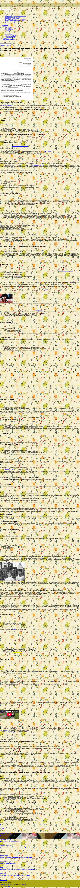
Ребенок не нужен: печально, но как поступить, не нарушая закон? (15, 835)
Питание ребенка (8, 27)
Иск (3, 271)
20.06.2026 (2, 877)
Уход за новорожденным (10, 37)
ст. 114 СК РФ (11, 167)
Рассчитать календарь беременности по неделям (15, 16)
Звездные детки (5, 38)
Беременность (5, 25)
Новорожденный (6, 31)
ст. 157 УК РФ (17, 161)
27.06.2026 (2, 871)
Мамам (4, 26)
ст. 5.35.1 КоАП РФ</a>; (46, 151)
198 (11, 732)
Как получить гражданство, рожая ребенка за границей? (13, 847)
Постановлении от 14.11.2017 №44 (39, 165)
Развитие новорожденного (10, 36)
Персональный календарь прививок (12, 17)
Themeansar (24, 884)
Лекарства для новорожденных (11, 35)
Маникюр (7, 30)
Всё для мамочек (4, 3)
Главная (4, 23)
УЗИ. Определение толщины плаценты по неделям (16, 21)
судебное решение (17, 276)
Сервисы (4, 12)
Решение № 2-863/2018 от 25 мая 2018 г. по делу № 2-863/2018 (17, 489)
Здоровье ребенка (8, 34)
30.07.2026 (2, 865)
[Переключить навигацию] (0, 8)
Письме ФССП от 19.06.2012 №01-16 (20, 146)
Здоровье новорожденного (10, 32)
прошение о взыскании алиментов (65, 271)
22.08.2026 (2, 859)
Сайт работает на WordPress (6, 884)
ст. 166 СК (15, 629)
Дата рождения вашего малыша (11, 13)
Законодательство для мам (8, 39)
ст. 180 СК (6, 730)
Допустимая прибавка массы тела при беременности (16, 19)
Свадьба (4, 40)
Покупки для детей (9, 29)
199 (14, 732)
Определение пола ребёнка (11, 22)
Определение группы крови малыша (13, 14)
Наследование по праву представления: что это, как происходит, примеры (16, 825)
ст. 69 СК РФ (30, 136)
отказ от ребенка (38, 310)
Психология (5, 41)
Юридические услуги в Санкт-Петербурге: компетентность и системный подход (18, 869)
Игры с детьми (8, 28)
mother (2, 53)
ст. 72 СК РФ (26, 775)
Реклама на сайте (6, 886)
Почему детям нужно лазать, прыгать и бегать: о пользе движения (15, 875)
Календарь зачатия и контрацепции (12, 18)
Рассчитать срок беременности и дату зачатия (14, 20)
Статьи (1, 867)
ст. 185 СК (8, 731)
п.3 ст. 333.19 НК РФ (8, 469)
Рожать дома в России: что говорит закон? (9, 841)
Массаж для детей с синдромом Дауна (8, 863)
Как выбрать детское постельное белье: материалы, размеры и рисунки (16, 857)
